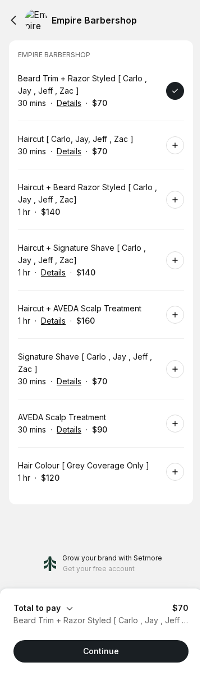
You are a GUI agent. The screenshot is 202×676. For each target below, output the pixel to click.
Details (69, 103)
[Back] (13, 20)
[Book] (175, 91)
